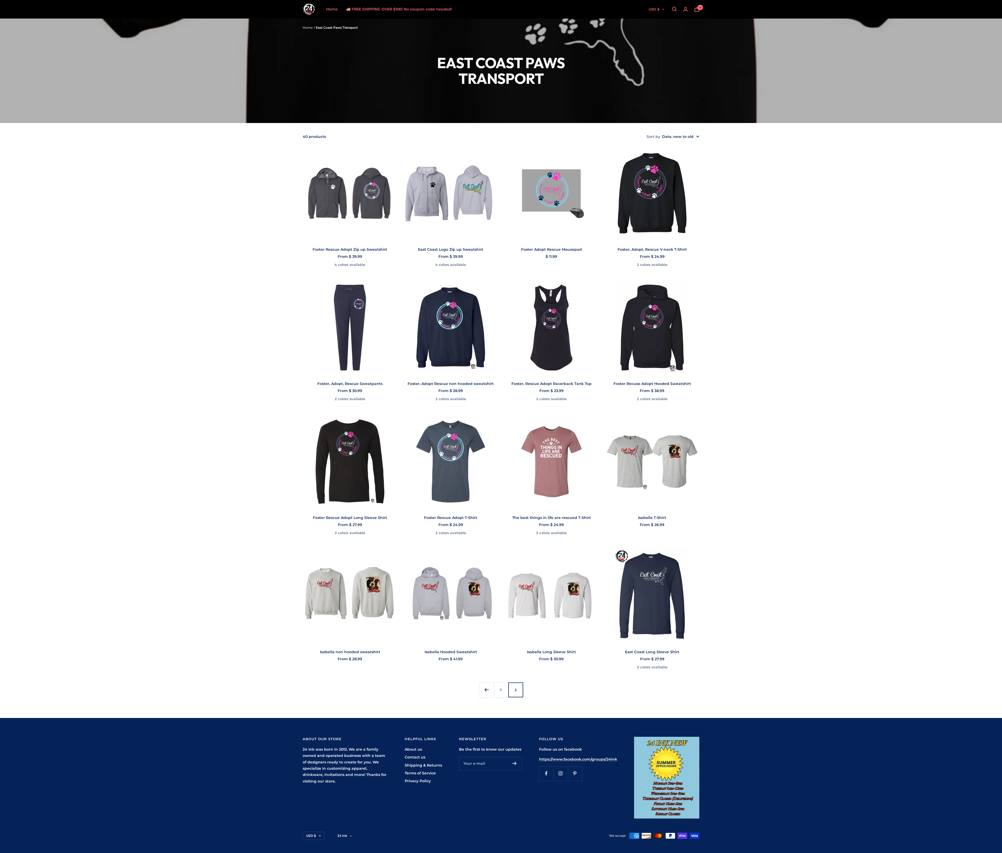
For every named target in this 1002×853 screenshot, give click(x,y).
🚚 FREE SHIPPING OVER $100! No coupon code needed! (399, 9)
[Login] (685, 9)
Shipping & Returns (423, 765)
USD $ (654, 9)
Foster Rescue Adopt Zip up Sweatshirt (350, 249)
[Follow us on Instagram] (560, 773)
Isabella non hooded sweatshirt (350, 652)
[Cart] (696, 9)
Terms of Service (420, 773)
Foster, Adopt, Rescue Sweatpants (350, 383)
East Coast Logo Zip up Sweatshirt (450, 249)
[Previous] (486, 689)
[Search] (674, 9)
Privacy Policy (418, 781)
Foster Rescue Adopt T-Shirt (450, 517)
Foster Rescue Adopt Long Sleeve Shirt (350, 517)
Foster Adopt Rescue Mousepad (551, 249)
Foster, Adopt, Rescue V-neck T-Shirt (652, 249)
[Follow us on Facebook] (546, 773)
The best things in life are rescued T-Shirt (551, 517)
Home (332, 9)
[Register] (514, 763)
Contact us (415, 757)
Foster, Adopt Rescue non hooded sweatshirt (451, 383)
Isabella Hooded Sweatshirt (451, 652)
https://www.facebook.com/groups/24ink (578, 759)
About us (413, 749)
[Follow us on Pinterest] (575, 773)
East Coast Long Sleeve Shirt (652, 652)
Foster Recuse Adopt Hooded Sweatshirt (652, 383)
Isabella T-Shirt (652, 517)
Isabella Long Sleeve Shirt (551, 652)
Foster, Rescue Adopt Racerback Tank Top (551, 383)
